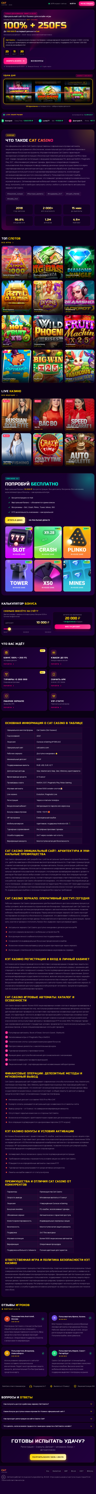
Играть (39, 1486)
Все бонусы (37, 61)
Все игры (6, 242)
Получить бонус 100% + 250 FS (48, 1457)
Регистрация (87, 4)
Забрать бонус (14, 61)
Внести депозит (72, 627)
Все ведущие (8, 395)
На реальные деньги (39, 520)
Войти (73, 4)
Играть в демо (15, 520)
